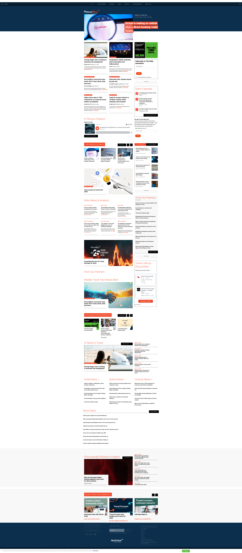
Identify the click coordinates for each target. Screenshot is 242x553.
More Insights (127, 457)
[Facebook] (85, 534)
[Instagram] (90, 534)
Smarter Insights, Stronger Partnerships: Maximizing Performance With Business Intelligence (146, 101)
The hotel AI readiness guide (142, 213)
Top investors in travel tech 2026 (93, 191)
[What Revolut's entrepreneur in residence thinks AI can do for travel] (125, 153)
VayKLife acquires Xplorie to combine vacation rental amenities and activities (119, 100)
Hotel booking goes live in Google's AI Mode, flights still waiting (143, 150)
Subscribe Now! (114, 526)
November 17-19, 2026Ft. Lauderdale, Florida (143, 111)
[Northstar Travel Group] (117, 540)
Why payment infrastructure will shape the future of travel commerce (145, 217)
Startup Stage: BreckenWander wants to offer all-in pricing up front (99, 422)
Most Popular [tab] (140, 144)
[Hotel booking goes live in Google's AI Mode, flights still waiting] (108, 153)
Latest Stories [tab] (152, 144)
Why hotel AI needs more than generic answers (144, 242)
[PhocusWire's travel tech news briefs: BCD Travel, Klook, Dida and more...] (108, 295)
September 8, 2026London (143, 95)
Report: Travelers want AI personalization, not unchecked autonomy (145, 222)
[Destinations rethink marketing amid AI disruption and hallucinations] (121, 50)
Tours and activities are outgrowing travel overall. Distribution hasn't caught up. (141, 471)
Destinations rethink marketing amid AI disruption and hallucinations (120, 62)
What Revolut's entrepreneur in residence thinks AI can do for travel (142, 372)
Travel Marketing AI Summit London (147, 93)
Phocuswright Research (93, 525)
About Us (148, 4)
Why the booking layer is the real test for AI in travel (145, 237)
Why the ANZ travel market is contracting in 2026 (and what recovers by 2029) (142, 457)
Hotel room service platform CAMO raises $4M (94, 433)
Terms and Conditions (142, 77)
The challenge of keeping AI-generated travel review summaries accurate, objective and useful (125, 226)
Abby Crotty (88, 64)
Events (127, 4)
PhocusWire (88, 86)
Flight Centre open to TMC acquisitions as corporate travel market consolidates (95, 100)
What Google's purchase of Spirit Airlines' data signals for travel (120, 402)
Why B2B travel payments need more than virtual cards (145, 232)
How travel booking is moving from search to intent (145, 227)
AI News (111, 4)
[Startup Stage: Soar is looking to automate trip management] (95, 50)
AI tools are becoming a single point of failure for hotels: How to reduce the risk (91, 225)
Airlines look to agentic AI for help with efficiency (143, 166)
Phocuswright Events (93, 530)
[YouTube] (95, 534)
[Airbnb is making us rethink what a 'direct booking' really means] (108, 27)
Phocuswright (137, 4)
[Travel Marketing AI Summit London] (125, 324)
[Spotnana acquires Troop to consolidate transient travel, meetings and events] (154, 184)
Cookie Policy (95, 550)
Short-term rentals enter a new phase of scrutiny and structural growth (142, 464)
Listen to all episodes (91, 136)
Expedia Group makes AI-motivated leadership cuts (95, 426)
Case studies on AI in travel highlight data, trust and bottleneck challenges (107, 225)
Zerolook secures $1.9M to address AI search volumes (146, 399)
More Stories (153, 251)
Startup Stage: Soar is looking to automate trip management (95, 61)
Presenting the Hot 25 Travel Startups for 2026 (94, 262)
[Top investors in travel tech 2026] (108, 181)
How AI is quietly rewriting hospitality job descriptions (90, 208)
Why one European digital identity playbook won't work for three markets (100, 419)
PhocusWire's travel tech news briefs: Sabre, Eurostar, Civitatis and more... (101, 429)
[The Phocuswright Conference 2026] (91, 324)
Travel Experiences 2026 (140, 484)
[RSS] (93, 534)
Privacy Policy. (149, 77)
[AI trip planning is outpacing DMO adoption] (154, 176)
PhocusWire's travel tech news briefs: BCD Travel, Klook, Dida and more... (94, 81)
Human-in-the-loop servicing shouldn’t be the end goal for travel (146, 203)
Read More (89, 69)
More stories (126, 343)
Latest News (102, 4)
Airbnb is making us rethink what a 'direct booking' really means (141, 27)
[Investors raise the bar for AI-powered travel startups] (154, 159)
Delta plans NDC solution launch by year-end (120, 80)
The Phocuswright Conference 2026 (147, 109)
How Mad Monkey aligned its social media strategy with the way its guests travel (125, 209)
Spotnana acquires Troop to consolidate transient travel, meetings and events (142, 183)
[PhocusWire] (92, 11)
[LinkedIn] (87, 534)
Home (92, 4)
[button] (128, 145)
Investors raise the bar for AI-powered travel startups (143, 157)
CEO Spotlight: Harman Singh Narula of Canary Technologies (108, 208)
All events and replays (150, 115)
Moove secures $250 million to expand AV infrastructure (144, 404)
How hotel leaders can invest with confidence (143, 208)
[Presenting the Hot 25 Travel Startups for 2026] (108, 253)
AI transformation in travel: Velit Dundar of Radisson (95, 439)
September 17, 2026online (143, 105)
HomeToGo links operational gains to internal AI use (146, 389)
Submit (128, 530)
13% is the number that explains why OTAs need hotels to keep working (142, 479)
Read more (121, 144)
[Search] (240, 4)
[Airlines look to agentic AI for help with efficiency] (154, 167)
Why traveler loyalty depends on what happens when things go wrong (144, 247)
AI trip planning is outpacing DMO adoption (142, 174)
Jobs (119, 4)
